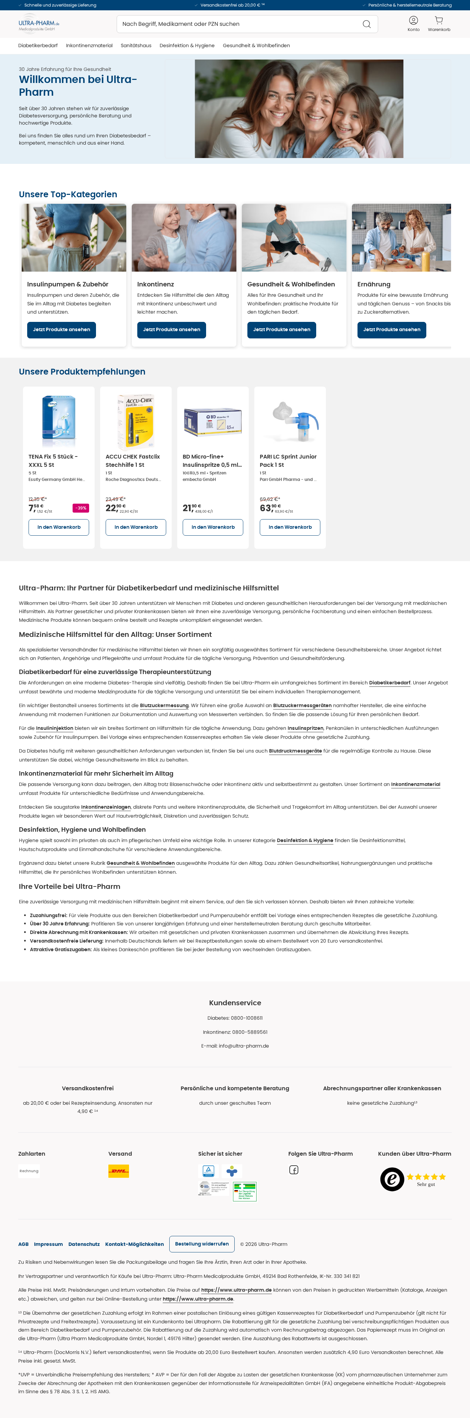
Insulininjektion (54, 728)
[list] (235, 466)
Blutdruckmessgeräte (295, 751)
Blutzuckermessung (164, 705)
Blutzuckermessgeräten (302, 705)
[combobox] (247, 24)
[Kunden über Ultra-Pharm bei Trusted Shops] (415, 1180)
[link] (202, 1244)
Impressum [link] (48, 1244)
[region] (235, 275)
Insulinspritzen (305, 728)
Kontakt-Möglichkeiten (134, 1244)
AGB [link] (23, 1244)
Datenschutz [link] (84, 1244)
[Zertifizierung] (213, 1188)
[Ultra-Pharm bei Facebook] (293, 1169)
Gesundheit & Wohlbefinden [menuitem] (256, 45)
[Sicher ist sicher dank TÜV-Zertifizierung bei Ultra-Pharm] (208, 1171)
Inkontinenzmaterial (415, 784)
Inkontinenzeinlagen (106, 807)
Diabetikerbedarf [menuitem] (38, 45)
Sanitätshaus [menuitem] (136, 45)
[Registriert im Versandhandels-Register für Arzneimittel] (245, 1192)
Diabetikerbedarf (389, 683)
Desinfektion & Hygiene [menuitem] (187, 45)
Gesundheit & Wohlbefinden (141, 863)
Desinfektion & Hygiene (305, 840)
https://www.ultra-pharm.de (236, 1290)
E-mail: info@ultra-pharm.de (235, 1045)
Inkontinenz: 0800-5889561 (235, 1032)
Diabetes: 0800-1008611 (235, 1018)
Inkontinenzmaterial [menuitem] (89, 45)
